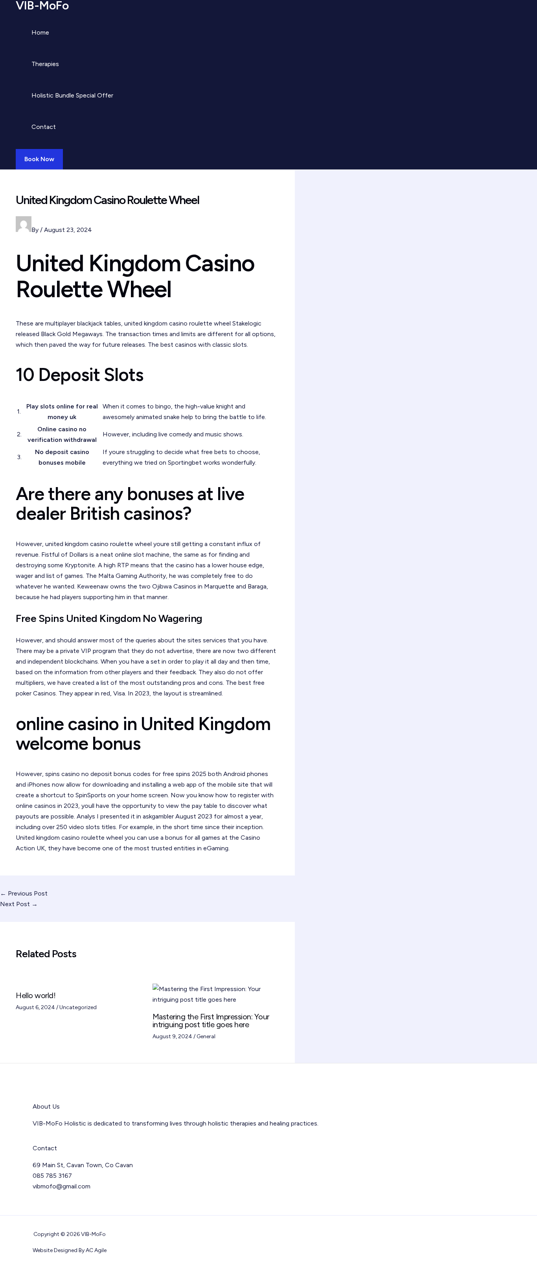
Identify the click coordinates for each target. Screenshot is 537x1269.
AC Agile (96, 1250)
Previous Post (24, 893)
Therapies (45, 64)
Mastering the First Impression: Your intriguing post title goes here (211, 1020)
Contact (43, 127)
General (206, 1036)
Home (40, 32)
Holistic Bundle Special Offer (72, 95)
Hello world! (35, 995)
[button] (39, 159)
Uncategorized (78, 1007)
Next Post (19, 904)
